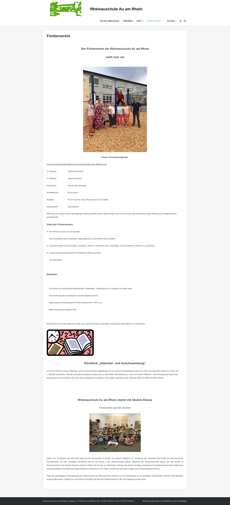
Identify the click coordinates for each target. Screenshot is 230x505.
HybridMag (181, 501)
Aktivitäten (128, 21)
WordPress (168, 501)
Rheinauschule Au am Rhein (116, 9)
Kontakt (170, 21)
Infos (139, 21)
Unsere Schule (154, 21)
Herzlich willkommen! (109, 21)
